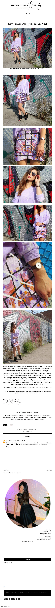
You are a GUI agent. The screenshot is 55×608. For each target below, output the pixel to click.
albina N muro (9, 440)
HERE (42, 419)
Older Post (49, 470)
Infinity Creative (45, 415)
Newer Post (5, 470)
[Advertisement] (13, 575)
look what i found (43, 444)
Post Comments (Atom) (15, 473)
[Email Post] (24, 431)
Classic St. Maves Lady (30, 417)
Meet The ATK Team (27, 541)
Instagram (36, 412)
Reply (7, 446)
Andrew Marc (21, 415)
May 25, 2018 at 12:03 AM (19, 440)
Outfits (30, 431)
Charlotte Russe (19, 417)
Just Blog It (9, 606)
